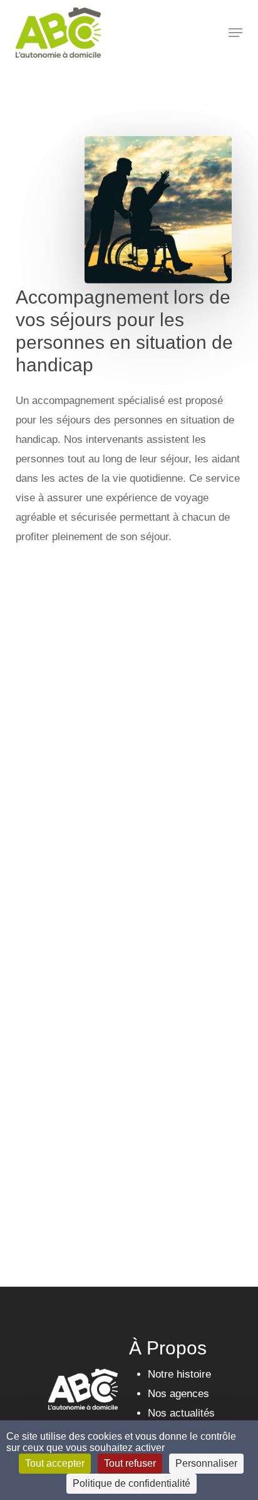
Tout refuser (130, 1463)
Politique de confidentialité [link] (131, 1483)
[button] (235, 32)
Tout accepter (55, 1463)
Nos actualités (181, 1413)
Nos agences (178, 1394)
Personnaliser (206, 1463)
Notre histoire (179, 1374)
